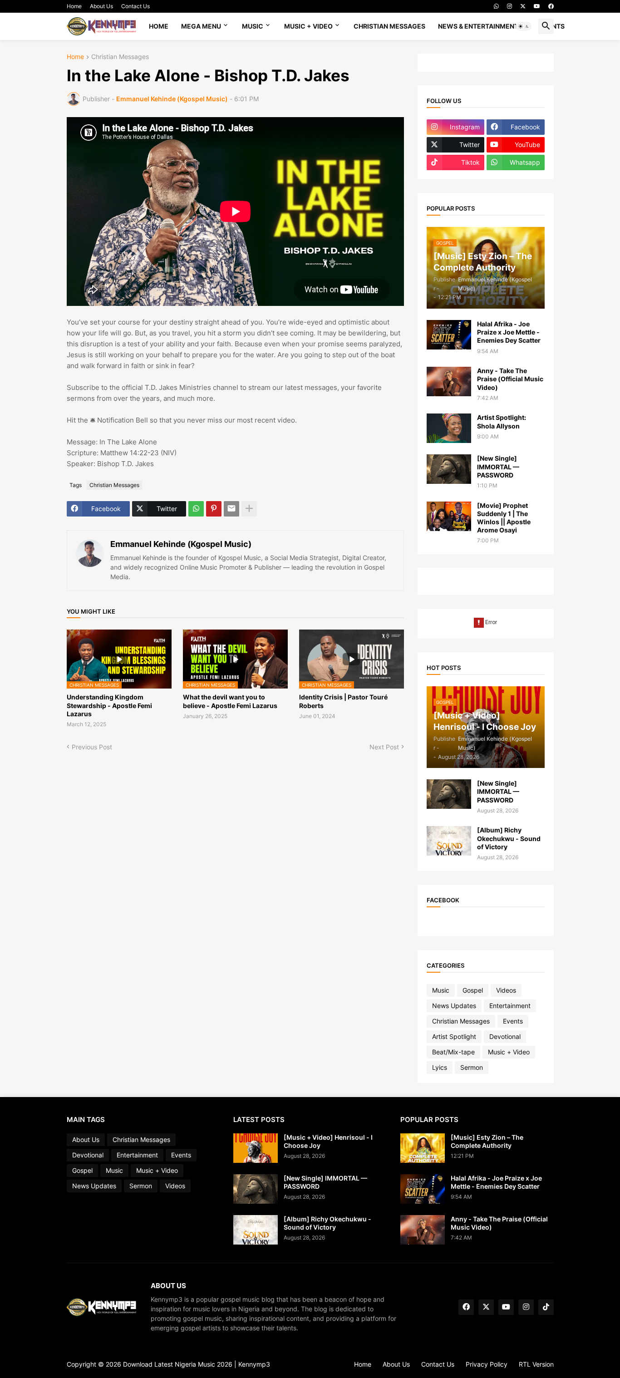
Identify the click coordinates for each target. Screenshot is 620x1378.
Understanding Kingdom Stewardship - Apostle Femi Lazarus (109, 705)
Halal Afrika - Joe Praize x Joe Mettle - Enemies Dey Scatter (509, 332)
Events (513, 1021)
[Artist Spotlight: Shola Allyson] (449, 428)
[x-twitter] (523, 6)
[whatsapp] (496, 6)
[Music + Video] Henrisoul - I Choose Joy (328, 1141)
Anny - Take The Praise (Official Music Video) (510, 379)
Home (74, 6)
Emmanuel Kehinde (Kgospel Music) (180, 544)
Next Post (384, 747)
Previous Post (92, 747)
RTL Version (536, 1364)
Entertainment (510, 1005)
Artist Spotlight (454, 1036)
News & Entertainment (478, 26)
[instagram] (509, 6)
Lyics (439, 1067)
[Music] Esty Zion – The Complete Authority (487, 1141)
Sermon (471, 1067)
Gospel (473, 990)
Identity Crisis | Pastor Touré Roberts (343, 701)
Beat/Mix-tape (453, 1052)
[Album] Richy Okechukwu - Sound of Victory (509, 838)
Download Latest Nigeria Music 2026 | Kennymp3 (196, 1364)
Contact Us (135, 6)
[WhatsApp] (196, 509)
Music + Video (308, 26)
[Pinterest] (213, 509)
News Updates (454, 1005)
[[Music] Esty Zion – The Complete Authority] (422, 1148)
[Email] (231, 509)
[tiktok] (546, 1307)
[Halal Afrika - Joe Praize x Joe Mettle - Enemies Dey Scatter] (449, 334)
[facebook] (551, 6)
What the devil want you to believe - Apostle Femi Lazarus (230, 701)
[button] (523, 26)
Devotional (505, 1036)
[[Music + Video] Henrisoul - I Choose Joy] (255, 1148)
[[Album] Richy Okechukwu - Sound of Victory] (449, 841)
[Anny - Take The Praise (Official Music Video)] (449, 381)
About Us (101, 6)
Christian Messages (389, 26)
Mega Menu (201, 26)
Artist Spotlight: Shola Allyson (501, 421)
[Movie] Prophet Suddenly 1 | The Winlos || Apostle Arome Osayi (504, 518)
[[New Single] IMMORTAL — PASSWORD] (449, 469)
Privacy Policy (486, 1364)
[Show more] (249, 509)
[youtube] (537, 6)
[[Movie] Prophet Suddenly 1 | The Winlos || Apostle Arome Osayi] (449, 516)
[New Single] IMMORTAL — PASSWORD (498, 466)
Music (252, 26)
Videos (506, 990)
